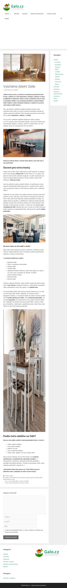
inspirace (23, 477)
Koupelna (58, 64)
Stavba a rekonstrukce (37, 13)
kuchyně (6, 121)
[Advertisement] (33, 36)
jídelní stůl (33, 477)
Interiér (7, 13)
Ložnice (57, 72)
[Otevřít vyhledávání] (61, 18)
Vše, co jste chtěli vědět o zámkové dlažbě (17, 481)
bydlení (7, 477)
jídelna (28, 477)
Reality (7, 18)
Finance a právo (51, 13)
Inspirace (24, 13)
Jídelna (11, 475)
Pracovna (58, 82)
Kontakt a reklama (9, 578)
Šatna (57, 84)
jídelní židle (39, 477)
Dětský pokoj (59, 74)
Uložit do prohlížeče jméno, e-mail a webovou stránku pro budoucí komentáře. (24, 531)
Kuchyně (57, 62)
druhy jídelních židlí (15, 477)
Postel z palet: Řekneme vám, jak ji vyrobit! (16, 483)
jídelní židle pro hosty (9, 479)
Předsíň (57, 79)
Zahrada (16, 13)
